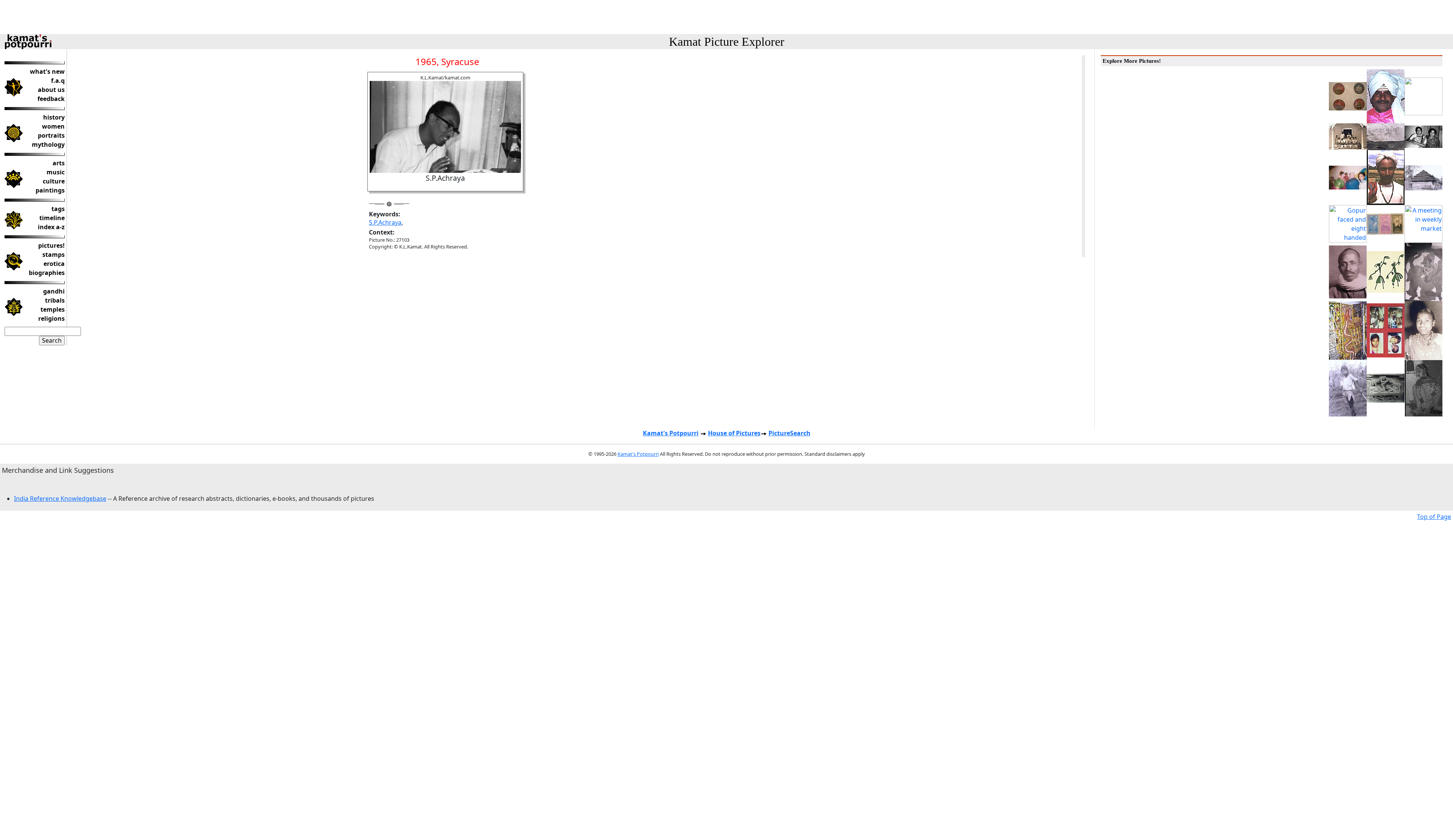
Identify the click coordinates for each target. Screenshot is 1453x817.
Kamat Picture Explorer (726, 41)
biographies (47, 273)
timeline (52, 218)
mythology (48, 144)
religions (51, 318)
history (54, 117)
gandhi (54, 291)
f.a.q (58, 80)
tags (58, 209)
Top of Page (1434, 517)
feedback (51, 99)
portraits (51, 135)
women (53, 126)
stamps (53, 254)
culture (54, 181)
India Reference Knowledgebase (60, 498)
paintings (50, 190)
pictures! (51, 245)
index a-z (51, 227)
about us (51, 89)
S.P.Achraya (385, 222)
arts (59, 163)
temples (52, 309)
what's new (47, 71)
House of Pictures (734, 433)
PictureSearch (790, 433)
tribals (55, 300)
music (56, 172)
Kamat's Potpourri (670, 433)
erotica (54, 263)
